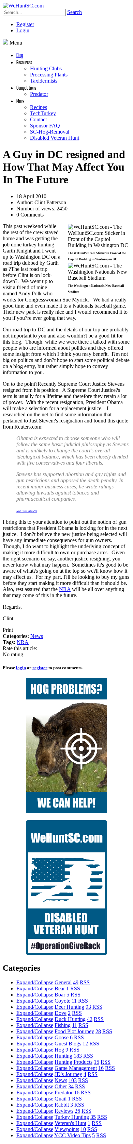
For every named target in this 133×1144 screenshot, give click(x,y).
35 (93, 1117)
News (36, 636)
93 (88, 1007)
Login (22, 30)
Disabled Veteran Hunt (54, 138)
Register (25, 24)
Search (74, 12)
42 (89, 1019)
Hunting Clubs (46, 68)
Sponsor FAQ (45, 125)
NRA (65, 589)
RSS (85, 982)
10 (83, 1129)
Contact (38, 119)
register (39, 667)
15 (96, 1062)
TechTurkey (43, 113)
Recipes (38, 107)
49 (75, 982)
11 (74, 1001)
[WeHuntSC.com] (23, 5)
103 (73, 1080)
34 (71, 1086)
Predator (39, 94)
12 (85, 1043)
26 (77, 1111)
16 (101, 1068)
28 (98, 1031)
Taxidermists (43, 81)
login (21, 667)
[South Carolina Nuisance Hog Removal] (66, 811)
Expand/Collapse (34, 982)
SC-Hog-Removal (49, 132)
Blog (19, 54)
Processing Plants (49, 74)
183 (78, 1056)
